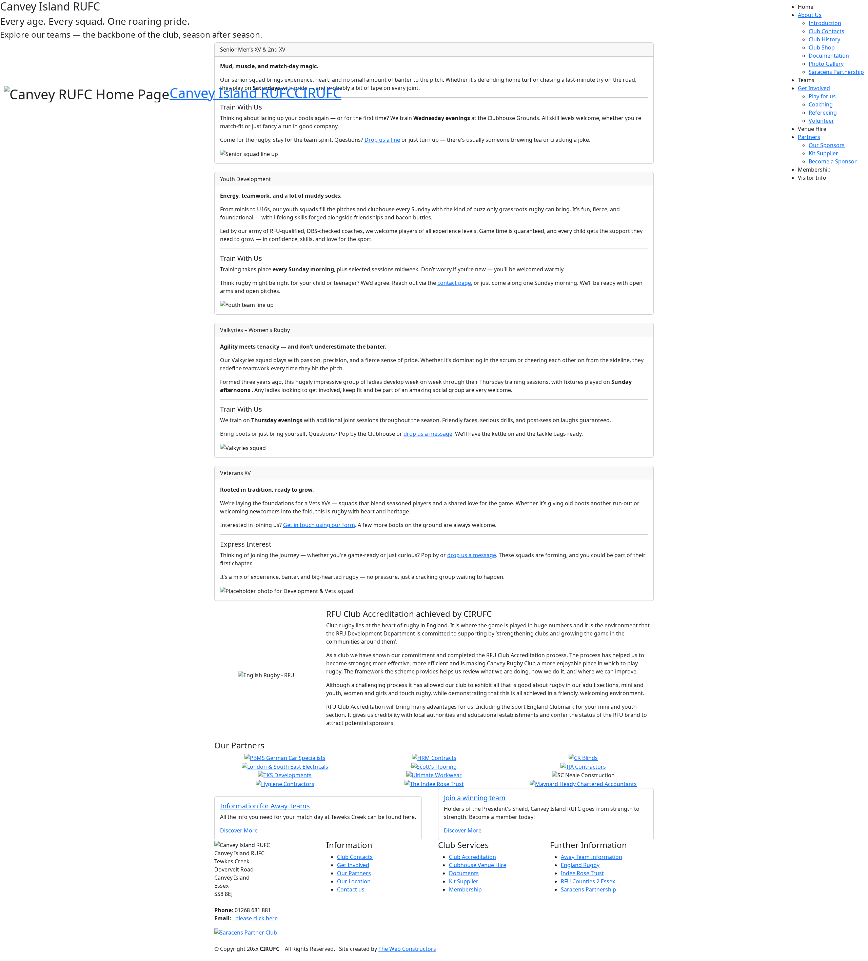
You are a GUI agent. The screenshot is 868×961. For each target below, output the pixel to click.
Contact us (350, 889)
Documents (464, 873)
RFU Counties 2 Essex (588, 881)
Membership (814, 169)
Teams (806, 80)
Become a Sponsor (833, 161)
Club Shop (822, 47)
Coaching (821, 104)
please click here (254, 918)
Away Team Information (591, 857)
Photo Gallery (826, 63)
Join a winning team (475, 797)
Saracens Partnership (836, 72)
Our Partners (354, 873)
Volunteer (821, 120)
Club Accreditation (472, 857)
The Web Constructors (407, 949)
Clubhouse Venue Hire (477, 865)
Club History (824, 39)
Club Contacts (826, 31)
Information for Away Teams (265, 805)
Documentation (829, 55)
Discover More (239, 830)
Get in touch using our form (319, 525)
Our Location (354, 881)
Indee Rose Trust (582, 873)
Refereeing (823, 112)
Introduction (825, 23)
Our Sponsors (827, 145)
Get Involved (353, 865)
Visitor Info (812, 177)
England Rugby (580, 865)
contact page (454, 283)
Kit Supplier (823, 153)
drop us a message (427, 433)
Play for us (822, 96)
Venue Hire (812, 129)
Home (805, 7)
